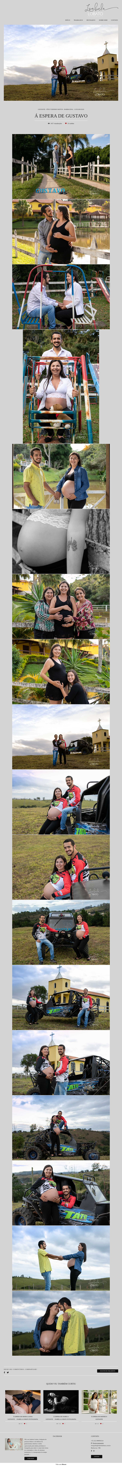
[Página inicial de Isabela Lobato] (101, 9)
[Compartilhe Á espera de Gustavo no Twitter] (8, 1372)
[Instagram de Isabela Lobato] (93, 1451)
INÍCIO (67, 20)
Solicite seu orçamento (107, 1371)
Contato (96, 1456)
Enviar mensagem (98, 1443)
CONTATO (114, 20)
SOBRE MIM (103, 20)
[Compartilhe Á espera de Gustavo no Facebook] (4, 1372)
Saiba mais (30, 1458)
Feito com (61, 1464)
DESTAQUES (91, 20)
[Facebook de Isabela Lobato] (91, 1451)
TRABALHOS (78, 20)
